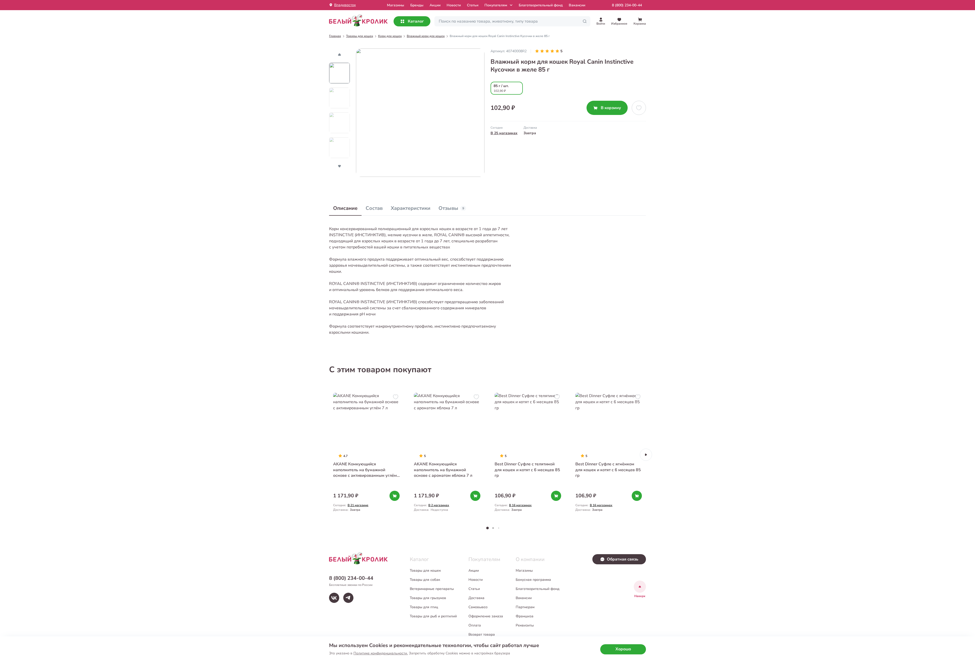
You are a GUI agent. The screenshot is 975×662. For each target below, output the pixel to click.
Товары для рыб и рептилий (433, 616)
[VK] (334, 598)
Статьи (472, 5)
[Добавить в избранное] (639, 108)
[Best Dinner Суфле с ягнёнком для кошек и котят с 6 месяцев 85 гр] (608, 454)
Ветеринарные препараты (432, 588)
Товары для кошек (425, 570)
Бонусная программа (533, 579)
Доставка (476, 598)
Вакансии (577, 5)
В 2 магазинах (438, 505)
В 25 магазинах (504, 133)
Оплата (474, 625)
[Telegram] (348, 598)
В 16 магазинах (520, 505)
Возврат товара (481, 634)
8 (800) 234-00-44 (627, 5)
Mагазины (395, 5)
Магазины (524, 570)
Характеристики (410, 208)
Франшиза (524, 616)
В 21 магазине (358, 505)
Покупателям (495, 5)
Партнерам (525, 607)
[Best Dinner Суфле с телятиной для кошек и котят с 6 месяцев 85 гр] (528, 454)
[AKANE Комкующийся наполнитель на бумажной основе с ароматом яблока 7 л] (447, 454)
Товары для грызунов (428, 598)
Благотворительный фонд (541, 5)
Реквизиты (525, 625)
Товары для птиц (424, 607)
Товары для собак (425, 579)
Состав (374, 208)
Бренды (417, 5)
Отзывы (451, 208)
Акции (435, 5)
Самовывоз (478, 607)
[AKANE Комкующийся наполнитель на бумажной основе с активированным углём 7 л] (366, 454)
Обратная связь (622, 559)
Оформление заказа (485, 616)
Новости (454, 5)
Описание (345, 208)
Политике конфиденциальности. (380, 653)
